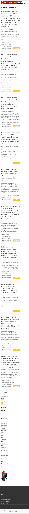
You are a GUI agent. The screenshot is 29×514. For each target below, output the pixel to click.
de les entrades (5, 499)
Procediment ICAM (4, 442)
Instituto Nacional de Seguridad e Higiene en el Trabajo (4, 425)
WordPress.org (4, 503)
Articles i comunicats (7, 46)
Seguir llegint (16, 48)
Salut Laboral (6, 42)
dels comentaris (5, 501)
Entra (2, 497)
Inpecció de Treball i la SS (4, 438)
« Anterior (5, 392)
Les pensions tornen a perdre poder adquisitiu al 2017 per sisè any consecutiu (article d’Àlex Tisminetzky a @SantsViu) (9, 288)
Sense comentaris (7, 48)
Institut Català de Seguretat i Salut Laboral (4, 433)
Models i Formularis (4, 464)
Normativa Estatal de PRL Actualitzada (4, 448)
